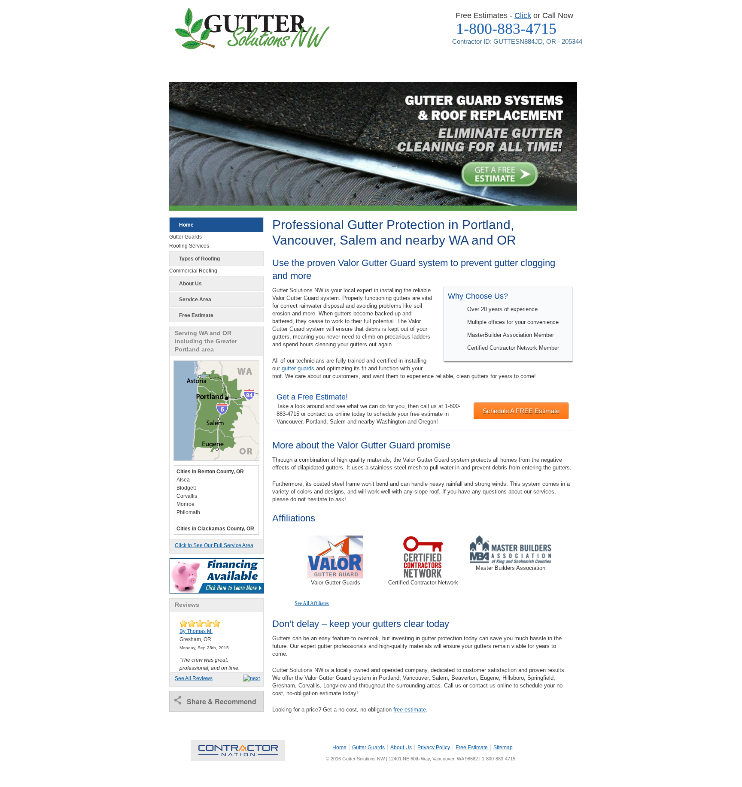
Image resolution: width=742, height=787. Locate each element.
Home (186, 225)
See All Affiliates (312, 603)
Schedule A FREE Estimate (521, 411)
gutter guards (298, 368)
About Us (190, 284)
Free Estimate (196, 315)
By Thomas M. (196, 631)
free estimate (409, 709)
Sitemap (503, 748)
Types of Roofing (199, 259)
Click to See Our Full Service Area (214, 545)
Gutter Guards (368, 748)
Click (522, 15)
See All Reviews (194, 678)
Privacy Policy (433, 748)
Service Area (195, 300)
